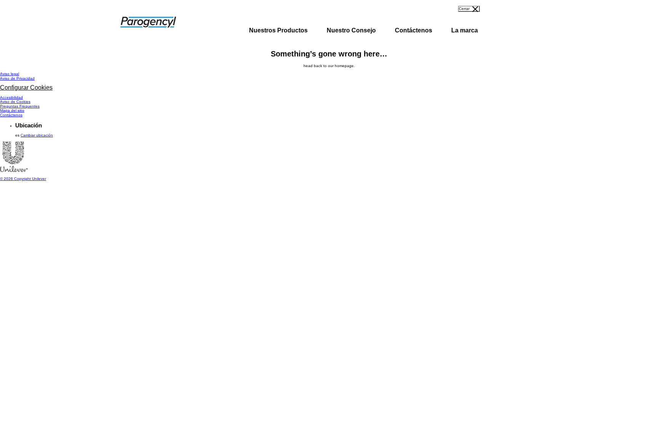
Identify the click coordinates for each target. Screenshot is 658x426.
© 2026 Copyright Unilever (23, 179)
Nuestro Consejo (351, 30)
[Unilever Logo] (14, 171)
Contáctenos (413, 30)
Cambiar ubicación (37, 135)
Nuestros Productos (278, 30)
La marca (464, 30)
